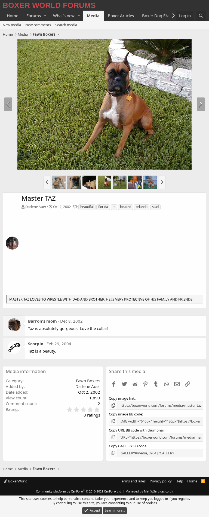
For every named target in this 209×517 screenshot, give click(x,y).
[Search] (201, 16)
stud (155, 206)
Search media (66, 24)
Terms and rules (133, 481)
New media (12, 24)
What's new (64, 15)
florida (103, 206)
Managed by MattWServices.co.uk (149, 491)
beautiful (87, 206)
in (114, 206)
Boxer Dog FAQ (156, 15)
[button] (45, 16)
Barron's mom (42, 321)
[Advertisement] (112, 251)
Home (12, 15)
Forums (33, 15)
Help (179, 481)
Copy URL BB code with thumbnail (136, 430)
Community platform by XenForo (79, 491)
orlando (141, 206)
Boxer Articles (121, 15)
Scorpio (35, 343)
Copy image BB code (125, 414)
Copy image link (122, 398)
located (125, 206)
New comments (38, 24)
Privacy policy (161, 481)
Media (93, 15)
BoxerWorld (17, 481)
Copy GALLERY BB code (127, 445)
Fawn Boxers (88, 380)
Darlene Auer (35, 206)
